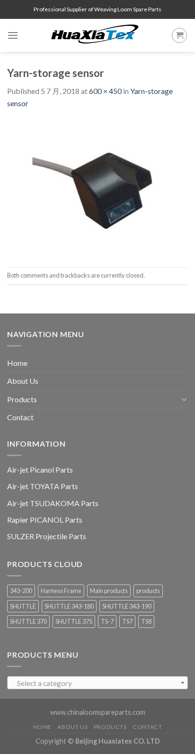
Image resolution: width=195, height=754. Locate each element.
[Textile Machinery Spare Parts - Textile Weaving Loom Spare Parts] (95, 35)
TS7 (127, 621)
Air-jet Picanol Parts (40, 469)
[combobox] (97, 682)
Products (22, 399)
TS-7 (107, 621)
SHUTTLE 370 (28, 621)
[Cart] (179, 35)
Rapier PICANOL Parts (44, 519)
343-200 (21, 590)
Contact (20, 417)
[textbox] (97, 683)
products (148, 590)
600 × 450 (105, 90)
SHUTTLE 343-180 (69, 606)
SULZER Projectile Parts (46, 536)
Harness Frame (61, 590)
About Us (22, 380)
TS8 (146, 621)
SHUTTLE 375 (73, 621)
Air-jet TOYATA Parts (42, 486)
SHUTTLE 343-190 (126, 606)
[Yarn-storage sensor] (97, 187)
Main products (109, 590)
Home (17, 362)
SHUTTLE (23, 606)
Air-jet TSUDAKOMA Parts (52, 503)
